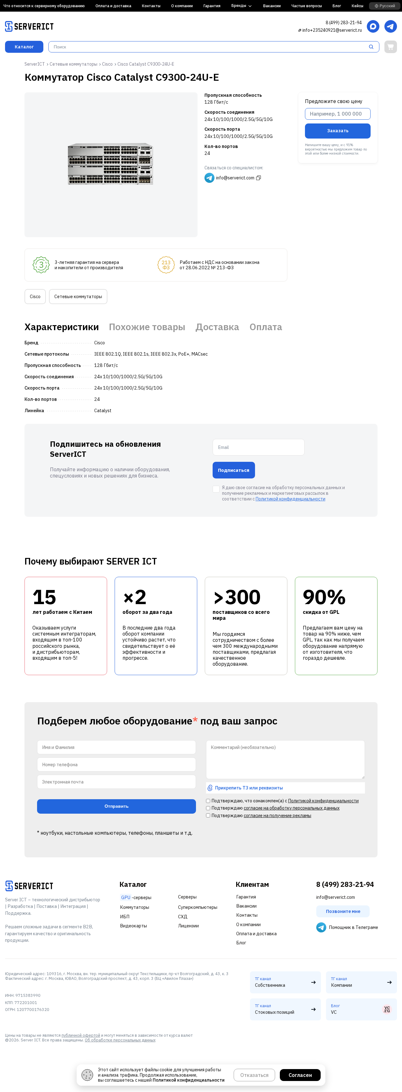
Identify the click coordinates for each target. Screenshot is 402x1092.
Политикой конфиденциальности (290, 499)
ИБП (124, 917)
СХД (182, 917)
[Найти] (373, 46)
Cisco (35, 296)
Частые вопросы (306, 5)
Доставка (217, 326)
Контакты (151, 5)
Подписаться (233, 470)
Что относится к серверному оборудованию (44, 5)
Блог (337, 5)
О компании (182, 5)
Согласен (300, 1075)
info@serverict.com (335, 897)
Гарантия (212, 5)
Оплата (265, 326)
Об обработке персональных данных (120, 1039)
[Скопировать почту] (299, 30)
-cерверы (136, 897)
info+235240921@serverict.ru (332, 30)
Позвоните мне (343, 911)
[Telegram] (390, 27)
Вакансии (272, 5)
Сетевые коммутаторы (78, 296)
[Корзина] (390, 47)
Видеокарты (133, 926)
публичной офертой (81, 1035)
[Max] (373, 27)
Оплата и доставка (113, 5)
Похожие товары (147, 326)
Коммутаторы (134, 907)
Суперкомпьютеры (197, 907)
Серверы (187, 897)
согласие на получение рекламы (277, 815)
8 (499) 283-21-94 (344, 22)
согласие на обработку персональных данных (292, 808)
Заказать (338, 131)
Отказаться (254, 1075)
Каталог (24, 47)
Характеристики (61, 326)
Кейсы (357, 5)
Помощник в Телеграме (353, 927)
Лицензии (188, 926)
